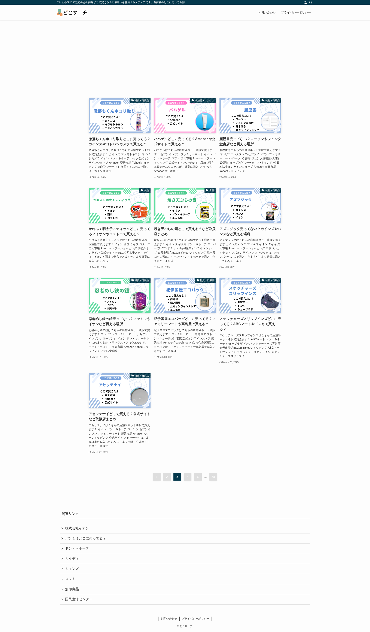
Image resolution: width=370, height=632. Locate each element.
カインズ (72, 569)
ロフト (70, 579)
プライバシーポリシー (195, 618)
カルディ (72, 558)
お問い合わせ (169, 618)
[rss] (305, 2)
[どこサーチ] (72, 12)
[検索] (310, 2)
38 (213, 476)
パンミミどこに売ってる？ (85, 538)
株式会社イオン (77, 528)
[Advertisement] (185, 52)
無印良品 (72, 589)
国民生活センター (78, 599)
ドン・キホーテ (77, 548)
